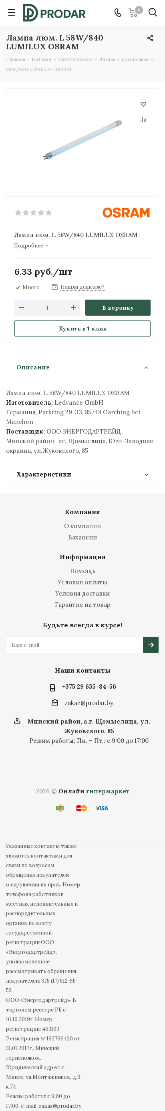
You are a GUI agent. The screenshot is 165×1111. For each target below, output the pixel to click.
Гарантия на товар (83, 604)
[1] (18, 213)
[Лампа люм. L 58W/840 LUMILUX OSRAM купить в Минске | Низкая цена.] (82, 139)
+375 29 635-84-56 (89, 686)
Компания (82, 512)
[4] (41, 213)
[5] (49, 213)
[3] (34, 213)
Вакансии (82, 537)
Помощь (82, 571)
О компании (82, 526)
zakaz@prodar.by (88, 703)
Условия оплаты (82, 582)
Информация (83, 557)
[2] (26, 213)
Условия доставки (82, 593)
